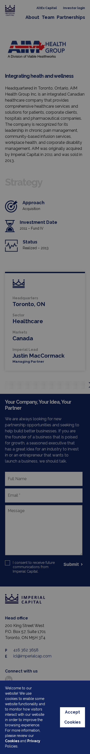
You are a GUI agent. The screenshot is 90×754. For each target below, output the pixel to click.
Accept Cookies (72, 717)
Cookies (12, 741)
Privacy (33, 741)
